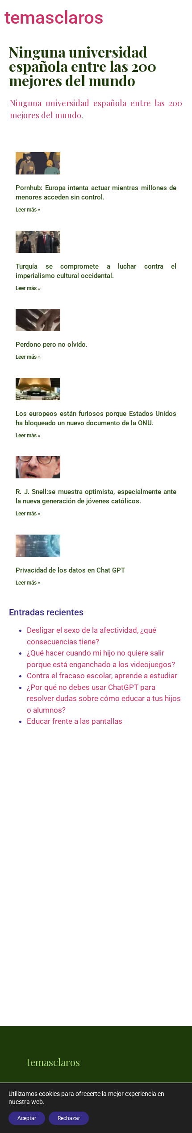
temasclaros (54, 17)
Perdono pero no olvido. (52, 344)
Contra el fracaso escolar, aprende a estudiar (102, 675)
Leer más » (28, 210)
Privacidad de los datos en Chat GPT (70, 570)
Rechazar (69, 1118)
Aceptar (26, 1118)
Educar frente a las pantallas (74, 721)
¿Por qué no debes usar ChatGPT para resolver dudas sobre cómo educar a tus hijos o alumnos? (104, 698)
